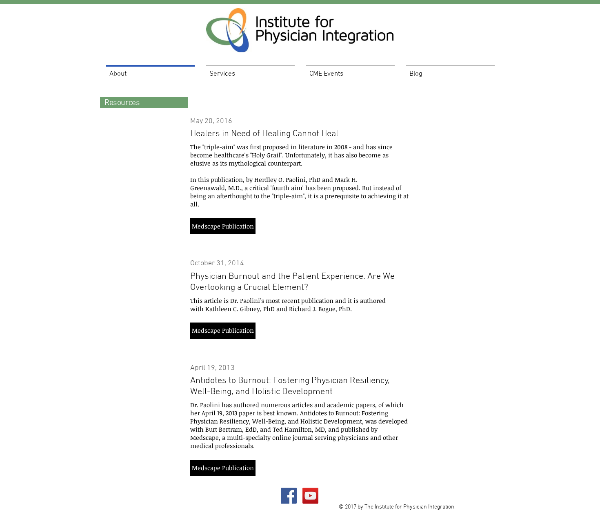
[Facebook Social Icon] (289, 496)
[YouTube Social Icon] (310, 496)
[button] (223, 226)
